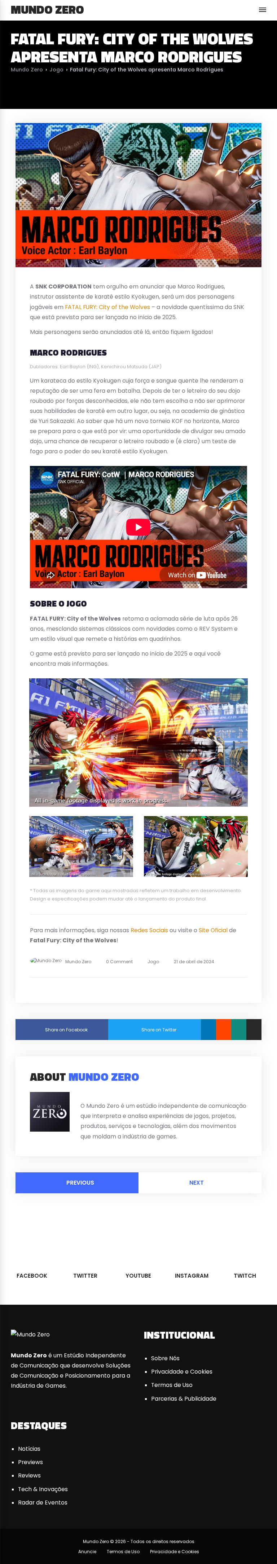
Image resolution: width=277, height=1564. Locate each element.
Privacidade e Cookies (181, 1371)
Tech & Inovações (43, 1489)
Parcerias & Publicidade (183, 1398)
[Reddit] (223, 1029)
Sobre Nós (165, 1358)
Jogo (56, 69)
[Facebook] (82, 1094)
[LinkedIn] (208, 1029)
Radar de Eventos (42, 1502)
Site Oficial (213, 930)
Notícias (29, 1449)
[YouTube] (100, 1094)
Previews (30, 1462)
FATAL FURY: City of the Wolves (107, 307)
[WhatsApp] (238, 1029)
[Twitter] (91, 1094)
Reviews (29, 1475)
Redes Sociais (149, 930)
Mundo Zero (47, 9)
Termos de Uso (172, 1385)
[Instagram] (109, 1094)
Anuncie (87, 1551)
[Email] (253, 1029)
